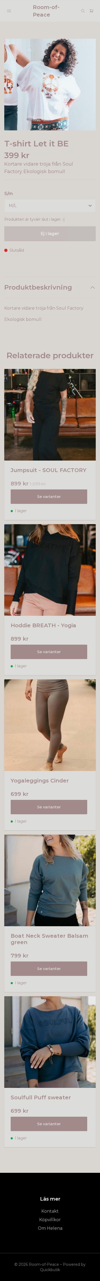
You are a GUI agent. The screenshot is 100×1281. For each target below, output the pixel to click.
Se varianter (49, 496)
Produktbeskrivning (38, 287)
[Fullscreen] (50, 84)
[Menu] (9, 11)
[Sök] (83, 11)
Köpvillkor (50, 1219)
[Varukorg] (91, 11)
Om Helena (50, 1228)
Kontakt (50, 1211)
